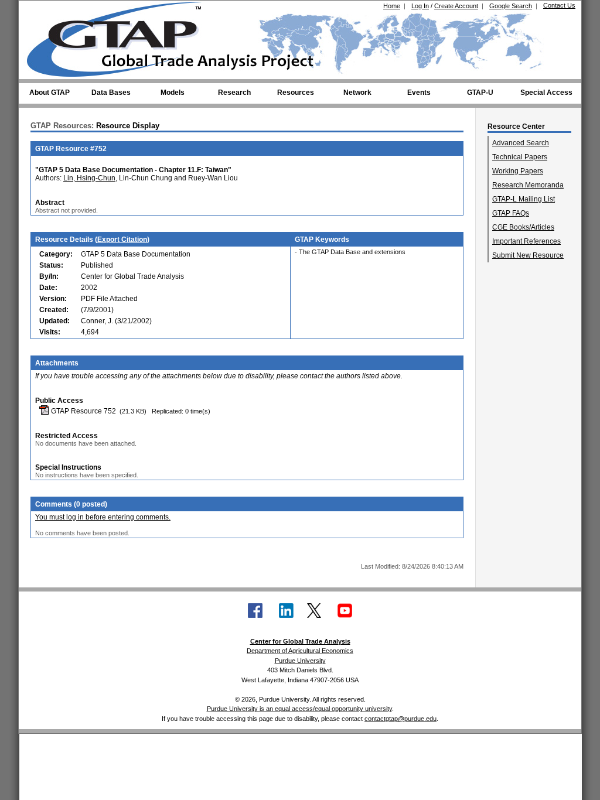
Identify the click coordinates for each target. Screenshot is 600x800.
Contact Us (559, 5)
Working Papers (517, 171)
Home (391, 5)
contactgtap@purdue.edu (400, 718)
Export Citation (122, 239)
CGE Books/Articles (523, 227)
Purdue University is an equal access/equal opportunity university (299, 708)
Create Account (456, 5)
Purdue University (300, 660)
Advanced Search (520, 143)
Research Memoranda (528, 185)
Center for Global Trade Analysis (300, 641)
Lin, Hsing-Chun (89, 178)
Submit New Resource (528, 255)
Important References (526, 241)
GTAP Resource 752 (82, 411)
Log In (420, 5)
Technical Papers (519, 157)
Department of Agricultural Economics (300, 650)
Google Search (510, 5)
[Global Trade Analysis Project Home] (121, 36)
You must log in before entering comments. (103, 517)
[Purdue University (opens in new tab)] (45, 10)
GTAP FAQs (510, 213)
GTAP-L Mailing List (523, 199)
